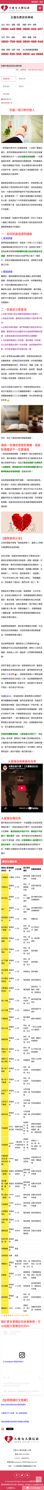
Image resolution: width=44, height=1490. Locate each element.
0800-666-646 (33, 42)
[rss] (27, 1475)
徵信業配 (6, 94)
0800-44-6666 (33, 54)
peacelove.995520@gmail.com (25, 1462)
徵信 (19, 256)
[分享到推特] (22, 1475)
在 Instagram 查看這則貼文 (13, 1362)
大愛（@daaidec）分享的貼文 (14, 1391)
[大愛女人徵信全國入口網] (15, 8)
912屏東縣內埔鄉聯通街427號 (25, 1466)
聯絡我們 (34, 2)
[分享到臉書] (16, 1475)
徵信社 (21, 86)
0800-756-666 (11, 42)
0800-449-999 (11, 29)
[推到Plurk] (3, 1429)
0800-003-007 (33, 29)
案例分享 (22, 79)
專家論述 (6, 86)
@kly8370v (25, 1458)
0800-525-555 (11, 54)
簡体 (41, 2)
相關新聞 (6, 79)
